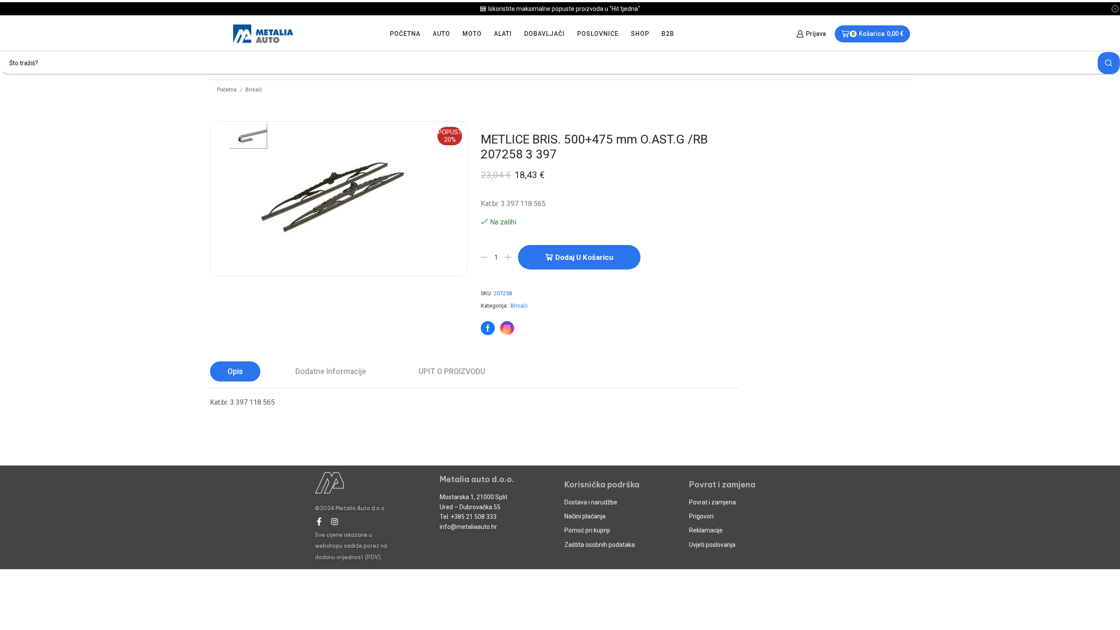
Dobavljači (544, 33)
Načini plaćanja (585, 516)
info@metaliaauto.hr (468, 526)
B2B (668, 33)
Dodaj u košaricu (584, 257)
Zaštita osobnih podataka (599, 544)
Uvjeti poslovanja (712, 544)
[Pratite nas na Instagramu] (507, 328)
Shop (640, 33)
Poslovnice (598, 33)
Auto (441, 33)
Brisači (253, 90)
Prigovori (701, 516)
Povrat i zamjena (712, 502)
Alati (503, 33)
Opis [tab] (235, 371)
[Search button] (1109, 63)
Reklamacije (706, 530)
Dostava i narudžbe (590, 502)
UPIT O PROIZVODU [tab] (452, 371)
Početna (405, 33)
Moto (472, 33)
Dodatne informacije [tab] (330, 371)
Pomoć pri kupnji (587, 530)
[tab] (235, 371)
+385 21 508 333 (474, 516)
